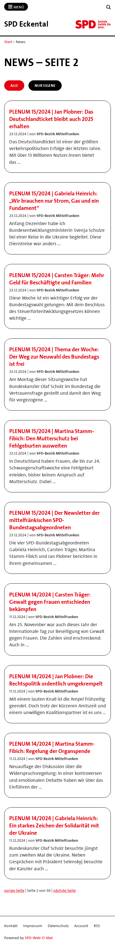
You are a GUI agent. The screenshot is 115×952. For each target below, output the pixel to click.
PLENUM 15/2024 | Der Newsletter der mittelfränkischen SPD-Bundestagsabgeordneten (54, 520)
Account (81, 925)
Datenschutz (58, 925)
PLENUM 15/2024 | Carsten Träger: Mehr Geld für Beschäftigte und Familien (56, 279)
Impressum (32, 925)
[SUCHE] (108, 7)
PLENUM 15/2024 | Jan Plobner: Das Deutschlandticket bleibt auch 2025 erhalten (51, 119)
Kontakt (11, 925)
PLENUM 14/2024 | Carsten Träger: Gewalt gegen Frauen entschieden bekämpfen (50, 602)
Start (8, 41)
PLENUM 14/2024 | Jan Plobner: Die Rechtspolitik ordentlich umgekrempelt (56, 680)
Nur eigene (45, 85)
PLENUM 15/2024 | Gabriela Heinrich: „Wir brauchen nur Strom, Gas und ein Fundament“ (54, 201)
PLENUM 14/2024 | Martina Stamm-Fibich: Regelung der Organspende (52, 747)
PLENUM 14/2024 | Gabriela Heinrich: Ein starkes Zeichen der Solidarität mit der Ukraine (54, 825)
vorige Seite (14, 890)
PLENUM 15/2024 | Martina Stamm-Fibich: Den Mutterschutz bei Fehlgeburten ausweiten (51, 438)
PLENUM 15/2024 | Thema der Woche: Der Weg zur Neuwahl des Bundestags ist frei (54, 357)
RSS (97, 925)
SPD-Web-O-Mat (39, 937)
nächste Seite (64, 890)
